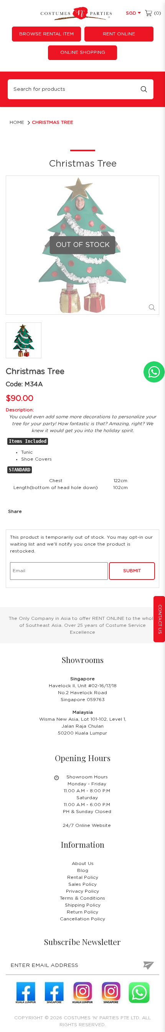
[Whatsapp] (139, 992)
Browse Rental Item (46, 34)
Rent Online (119, 34)
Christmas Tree (52, 122)
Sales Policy (82, 884)
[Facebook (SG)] (54, 992)
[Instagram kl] (82, 992)
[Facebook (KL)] (25, 992)
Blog (82, 870)
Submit (132, 570)
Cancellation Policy (82, 919)
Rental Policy (82, 877)
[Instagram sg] (110, 992)
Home (17, 122)
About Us (83, 863)
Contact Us (160, 619)
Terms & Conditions (82, 898)
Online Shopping (82, 52)
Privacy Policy (82, 891)
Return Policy (82, 912)
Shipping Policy (83, 905)
